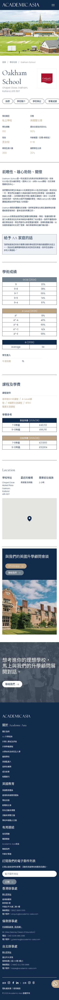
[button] (53, 5)
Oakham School (28, 62)
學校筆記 (37, 101)
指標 (7, 101)
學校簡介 (21, 101)
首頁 (4, 62)
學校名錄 (13, 62)
